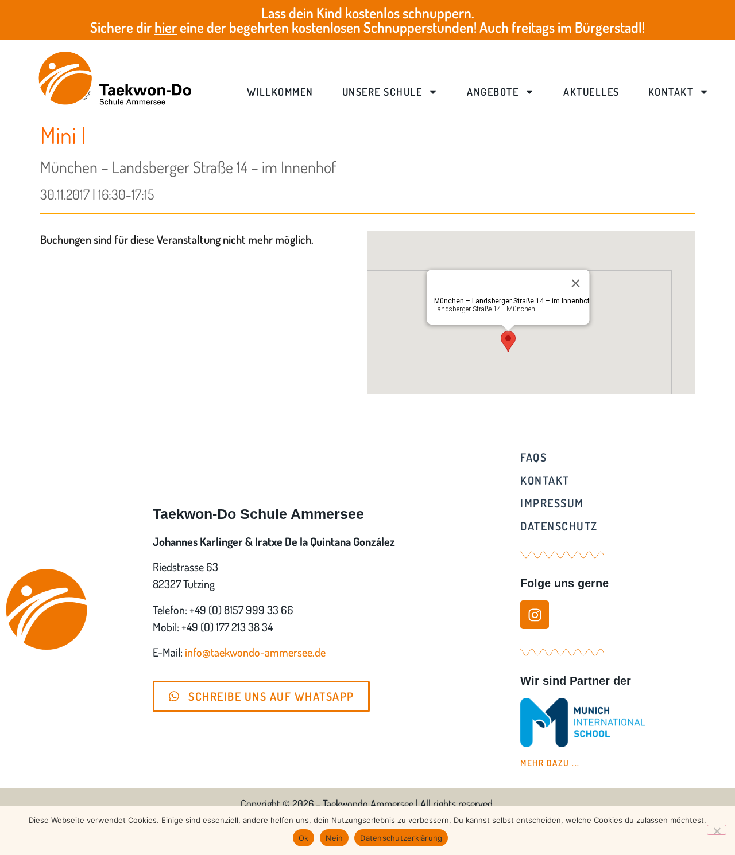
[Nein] (716, 830)
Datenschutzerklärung (401, 837)
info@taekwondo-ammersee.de (255, 652)
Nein (334, 837)
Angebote (493, 91)
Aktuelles (591, 91)
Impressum (552, 502)
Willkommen (280, 91)
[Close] (576, 283)
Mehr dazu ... (550, 763)
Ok (304, 837)
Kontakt (671, 91)
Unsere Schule (382, 91)
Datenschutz (559, 525)
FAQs (533, 457)
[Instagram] (534, 614)
